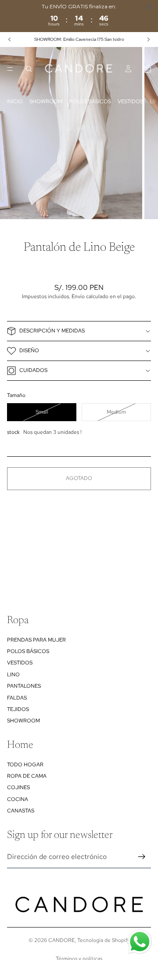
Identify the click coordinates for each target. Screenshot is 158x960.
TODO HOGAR (25, 764)
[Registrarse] (142, 857)
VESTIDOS (130, 101)
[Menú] (10, 69)
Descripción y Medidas (52, 330)
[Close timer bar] (149, 7)
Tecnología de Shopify (103, 940)
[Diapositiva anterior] (9, 39)
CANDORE (61, 940)
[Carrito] (147, 69)
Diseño (29, 350)
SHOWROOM (45, 101)
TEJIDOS (18, 709)
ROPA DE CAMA (27, 776)
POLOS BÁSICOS (90, 101)
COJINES (18, 787)
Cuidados (33, 370)
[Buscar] (29, 69)
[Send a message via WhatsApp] (140, 942)
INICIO (15, 101)
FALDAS (17, 697)
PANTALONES (24, 685)
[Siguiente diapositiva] (148, 39)
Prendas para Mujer (36, 639)
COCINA (17, 799)
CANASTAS (20, 810)
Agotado (79, 478)
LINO (13, 674)
